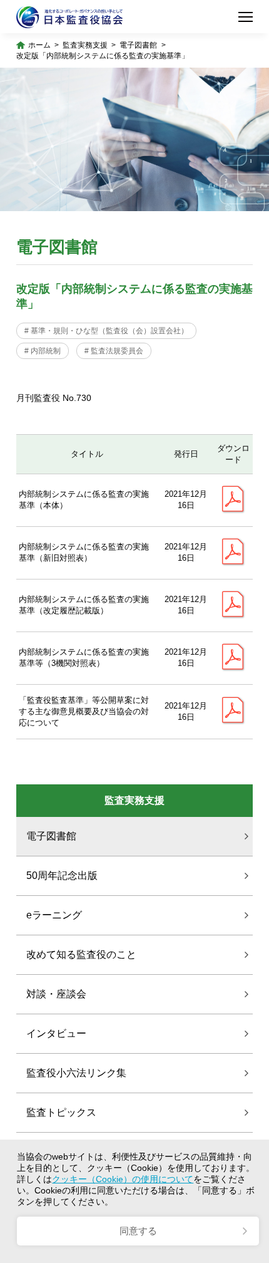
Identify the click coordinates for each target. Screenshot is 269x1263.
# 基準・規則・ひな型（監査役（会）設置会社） (106, 330)
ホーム (39, 45)
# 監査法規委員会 (113, 350)
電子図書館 (138, 45)
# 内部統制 (42, 350)
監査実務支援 (85, 45)
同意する (138, 1230)
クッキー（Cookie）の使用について (122, 1179)
